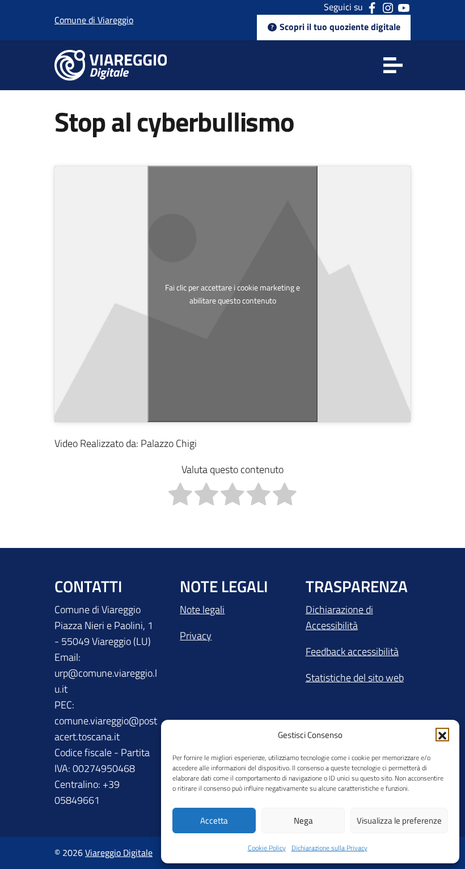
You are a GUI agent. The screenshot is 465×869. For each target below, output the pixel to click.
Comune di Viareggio (93, 20)
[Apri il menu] (393, 65)
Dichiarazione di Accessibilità (339, 617)
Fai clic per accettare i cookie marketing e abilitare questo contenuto (232, 293)
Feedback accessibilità (352, 651)
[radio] (180, 496)
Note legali (202, 609)
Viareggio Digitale (119, 852)
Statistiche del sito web (355, 677)
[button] (442, 734)
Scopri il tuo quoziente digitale (338, 26)
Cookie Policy (267, 847)
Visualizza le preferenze (399, 820)
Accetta (214, 820)
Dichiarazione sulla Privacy (329, 847)
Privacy (196, 635)
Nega (303, 820)
